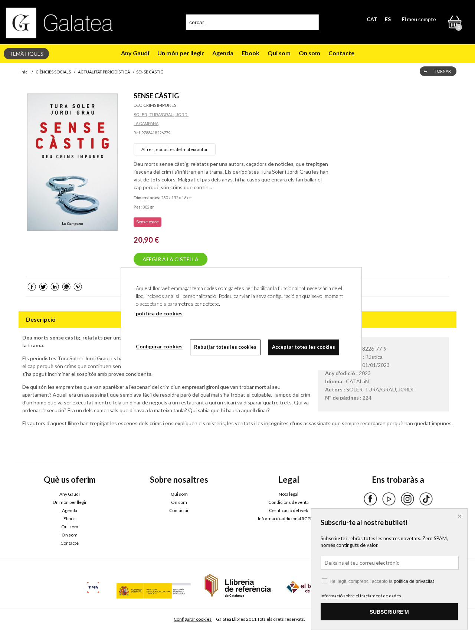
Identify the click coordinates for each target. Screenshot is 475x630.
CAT (372, 19)
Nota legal (288, 494)
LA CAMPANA (146, 123)
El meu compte (419, 19)
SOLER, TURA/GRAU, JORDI (161, 114)
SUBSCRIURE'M (389, 612)
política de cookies (159, 313)
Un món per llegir (180, 52)
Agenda (222, 52)
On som (309, 52)
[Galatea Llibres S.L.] (59, 22)
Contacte (341, 52)
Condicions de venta (288, 502)
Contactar (179, 510)
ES (388, 19)
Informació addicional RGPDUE (288, 518)
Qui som (279, 52)
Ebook (250, 52)
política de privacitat (414, 581)
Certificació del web (288, 510)
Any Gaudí (135, 52)
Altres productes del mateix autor (174, 149)
